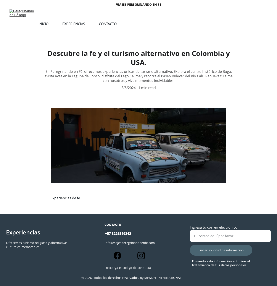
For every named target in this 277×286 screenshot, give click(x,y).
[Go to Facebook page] (120, 255)
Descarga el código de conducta (128, 268)
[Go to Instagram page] (141, 255)
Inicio (43, 23)
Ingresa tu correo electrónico (213, 227)
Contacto (108, 23)
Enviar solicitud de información (221, 250)
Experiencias (73, 23)
